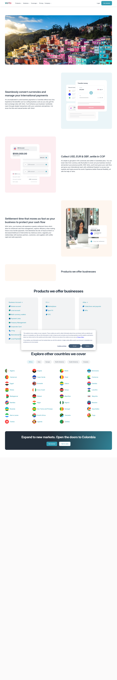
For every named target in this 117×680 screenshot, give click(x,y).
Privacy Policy (80, 337)
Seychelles (95, 409)
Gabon (67, 383)
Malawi (39, 396)
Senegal (67, 409)
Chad (66, 377)
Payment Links (16, 318)
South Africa (41, 415)
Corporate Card (16, 326)
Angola (39, 371)
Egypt (12, 383)
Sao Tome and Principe (45, 409)
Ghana (12, 390)
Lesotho (95, 390)
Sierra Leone (14, 415)
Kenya (67, 390)
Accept (74, 346)
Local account (15, 310)
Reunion (94, 402)
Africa (30, 362)
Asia (39, 362)
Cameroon (13, 377)
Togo (93, 415)
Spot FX (50, 310)
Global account (16, 306)
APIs (86, 310)
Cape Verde (41, 377)
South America (73, 362)
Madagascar (14, 396)
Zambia (67, 421)
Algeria (12, 371)
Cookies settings (61, 346)
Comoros (95, 377)
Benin (66, 371)
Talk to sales (65, 444)
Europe (48, 362)
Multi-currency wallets (18, 314)
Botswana (95, 371)
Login (98, 3)
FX (47, 302)
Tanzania (68, 415)
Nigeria (67, 402)
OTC (49, 314)
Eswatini (40, 383)
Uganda (39, 421)
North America (59, 362)
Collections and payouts (93, 306)
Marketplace (52, 306)
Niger (39, 402)
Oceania (85, 362)
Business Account (16, 302)
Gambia (94, 383)
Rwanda (12, 409)
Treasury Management (18, 322)
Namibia (12, 402)
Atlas (85, 302)
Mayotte (95, 396)
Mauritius (68, 396)
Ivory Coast (41, 390)
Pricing (41, 3)
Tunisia (12, 421)
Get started (106, 3)
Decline (87, 346)
